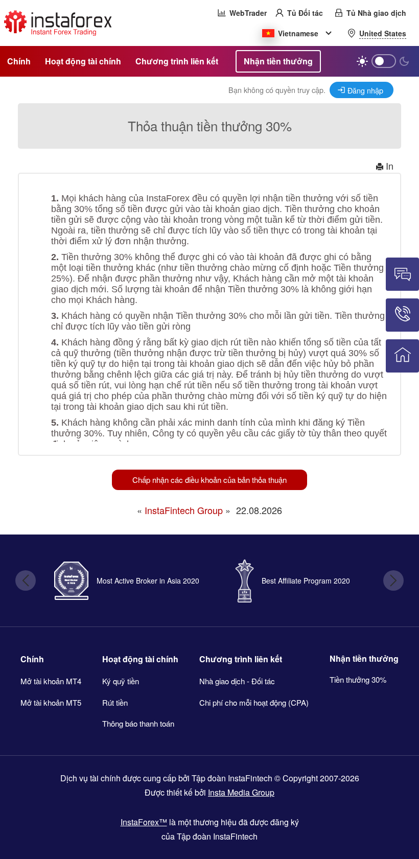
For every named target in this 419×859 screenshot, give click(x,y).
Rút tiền (115, 702)
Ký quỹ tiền (120, 681)
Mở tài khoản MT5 (50, 702)
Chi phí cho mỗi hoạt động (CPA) (254, 702)
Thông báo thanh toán (138, 723)
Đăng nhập (365, 90)
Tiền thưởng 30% (358, 679)
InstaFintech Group (184, 510)
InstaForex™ (144, 822)
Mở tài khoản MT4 (50, 681)
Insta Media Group (241, 792)
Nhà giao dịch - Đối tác (237, 681)
